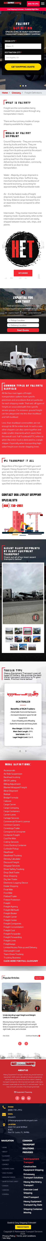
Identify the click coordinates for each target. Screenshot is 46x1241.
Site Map (7, 1238)
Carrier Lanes (10, 814)
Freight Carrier (10, 916)
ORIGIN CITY (10, 41)
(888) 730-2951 (33, 4)
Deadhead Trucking (13, 855)
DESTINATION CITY (13, 52)
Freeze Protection (12, 899)
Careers (5, 1190)
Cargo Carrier (10, 804)
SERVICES (5, 1160)
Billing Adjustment (12, 783)
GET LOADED (23, 273)
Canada (5, 1186)
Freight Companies (12, 923)
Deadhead (8, 852)
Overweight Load (12, 950)
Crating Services (11, 841)
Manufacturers (8, 1177)
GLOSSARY (6, 1156)
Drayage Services (12, 865)
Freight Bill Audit (11, 909)
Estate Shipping (11, 886)
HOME (4, 1147)
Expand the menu (42, 4)
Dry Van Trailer (10, 879)
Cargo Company (11, 807)
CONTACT (5, 1164)
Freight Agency (11, 906)
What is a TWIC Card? (10, 1181)
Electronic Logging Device (16, 882)
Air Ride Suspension (13, 773)
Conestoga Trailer (12, 828)
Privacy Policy (8, 1235)
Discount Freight (11, 862)
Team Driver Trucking (13, 954)
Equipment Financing (24, 1092)
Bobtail (7, 794)
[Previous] (20, 1043)
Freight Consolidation (14, 926)
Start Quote (23, 330)
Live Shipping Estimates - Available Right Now (23, 9)
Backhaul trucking (12, 777)
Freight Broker (10, 913)
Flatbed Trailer (10, 896)
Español (5, 1194)
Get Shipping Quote (23, 66)
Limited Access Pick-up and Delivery (20, 947)
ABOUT (4, 1152)
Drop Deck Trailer (12, 872)
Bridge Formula (11, 797)
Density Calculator (12, 858)
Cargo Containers (12, 811)
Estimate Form (8, 1169)
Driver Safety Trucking (14, 869)
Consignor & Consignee (14, 831)
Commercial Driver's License (17, 821)
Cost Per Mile (10, 838)
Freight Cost (9, 930)
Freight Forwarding (13, 937)
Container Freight (12, 834)
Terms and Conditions (26, 1235)
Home (5, 92)
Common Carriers (12, 824)
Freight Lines (10, 940)
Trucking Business (12, 957)
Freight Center (10, 920)
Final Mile (8, 889)
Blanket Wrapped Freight (15, 787)
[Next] (26, 1043)
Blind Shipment (11, 790)
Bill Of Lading (10, 780)
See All (38, 978)
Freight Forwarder (12, 933)
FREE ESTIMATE (23, 1227)
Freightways (9, 943)
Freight (7, 903)
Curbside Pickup (11, 848)
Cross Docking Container (15, 845)
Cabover (7, 800)
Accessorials (9, 770)
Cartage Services (11, 817)
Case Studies (7, 1173)
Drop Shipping (10, 875)
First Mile (8, 892)
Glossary (16, 92)
